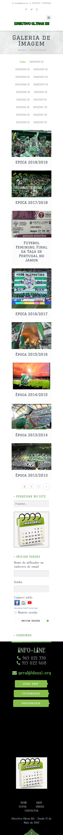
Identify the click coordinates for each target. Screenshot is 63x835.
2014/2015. (40, 107)
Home (23, 50)
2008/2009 (40, 84)
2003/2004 (22, 69)
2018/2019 (40, 122)
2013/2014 (22, 107)
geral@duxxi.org (21, 3)
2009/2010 (23, 92)
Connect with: (23, 597)
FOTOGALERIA (31, 693)
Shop (39, 802)
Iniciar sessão (31, 620)
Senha (18, 582)
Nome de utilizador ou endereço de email (28, 564)
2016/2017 (40, 114)
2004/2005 (40, 69)
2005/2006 (22, 77)
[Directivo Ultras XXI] (31, 23)
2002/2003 (36, 61)
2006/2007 (40, 77)
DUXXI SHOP (31, 683)
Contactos (31, 810)
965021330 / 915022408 (41, 3)
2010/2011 (40, 92)
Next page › (46, 487)
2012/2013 (40, 99)
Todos (23, 61)
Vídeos (40, 806)
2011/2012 (23, 99)
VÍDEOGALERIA (31, 703)
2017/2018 (23, 122)
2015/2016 (23, 114)
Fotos (22, 806)
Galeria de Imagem (37, 50)
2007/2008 (22, 84)
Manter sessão (27, 612)
